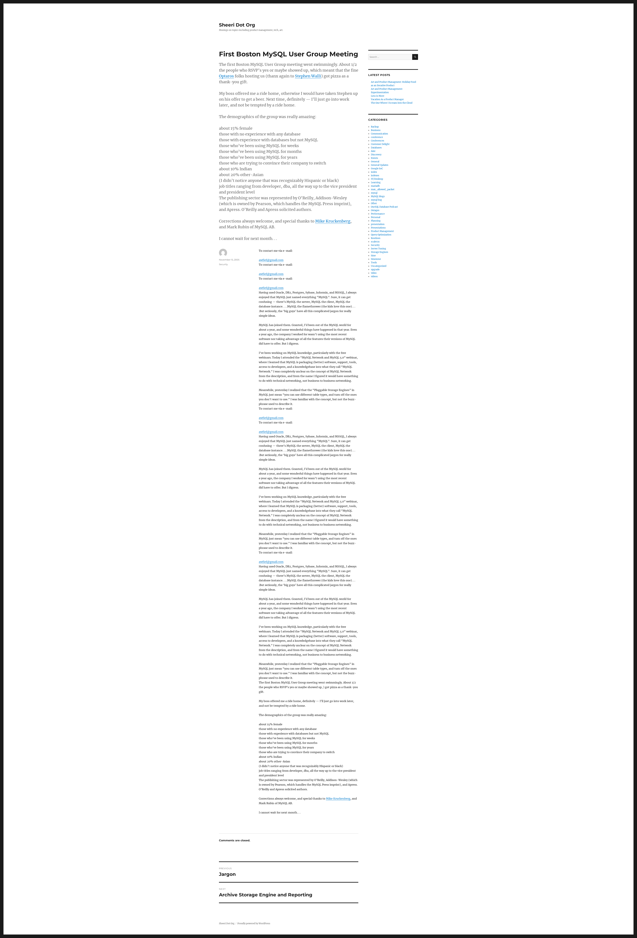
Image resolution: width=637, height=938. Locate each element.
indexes (375, 175)
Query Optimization (381, 234)
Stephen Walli (308, 76)
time (373, 255)
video (374, 273)
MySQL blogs (378, 196)
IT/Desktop (377, 179)
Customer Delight (380, 144)
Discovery (376, 154)
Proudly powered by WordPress (253, 923)
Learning (376, 182)
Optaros (226, 76)
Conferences (377, 140)
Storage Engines (379, 252)
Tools (374, 262)
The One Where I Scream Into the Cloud (391, 102)
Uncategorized (378, 266)
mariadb (375, 186)
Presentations (378, 227)
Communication (379, 133)
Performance (378, 213)
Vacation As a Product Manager (387, 99)
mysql (374, 193)
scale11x (375, 241)
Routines (375, 238)
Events (374, 158)
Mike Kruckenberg (332, 221)
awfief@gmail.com (271, 260)
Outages (375, 210)
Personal (375, 217)
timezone (376, 259)
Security (223, 264)
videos (374, 276)
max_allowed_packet (382, 189)
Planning (376, 220)
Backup (375, 126)
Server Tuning (378, 248)
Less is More (377, 96)
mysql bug (376, 199)
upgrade (375, 269)
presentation (378, 224)
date (373, 151)
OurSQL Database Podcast (384, 206)
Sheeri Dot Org (237, 25)
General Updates (379, 165)
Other (374, 203)
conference (377, 137)
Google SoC (377, 168)
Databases (376, 147)
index (374, 172)
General (375, 161)
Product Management (382, 231)
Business (376, 130)
